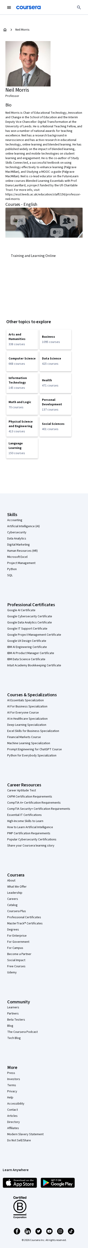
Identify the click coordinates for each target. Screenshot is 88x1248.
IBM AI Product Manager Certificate (30, 653)
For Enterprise (17, 935)
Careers (12, 899)
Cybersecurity (16, 532)
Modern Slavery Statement (25, 1134)
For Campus (15, 948)
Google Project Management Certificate (34, 635)
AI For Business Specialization (27, 706)
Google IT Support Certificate (27, 628)
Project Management (21, 563)
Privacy (12, 1091)
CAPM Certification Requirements (29, 796)
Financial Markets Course (24, 737)
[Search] (79, 7)
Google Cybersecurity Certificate (29, 616)
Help (10, 1097)
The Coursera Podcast (22, 1032)
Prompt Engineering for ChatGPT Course (34, 749)
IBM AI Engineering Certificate (27, 647)
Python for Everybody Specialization (31, 755)
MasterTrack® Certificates (25, 923)
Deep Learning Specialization (26, 725)
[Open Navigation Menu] (9, 7)
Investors (13, 1079)
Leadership (14, 893)
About (11, 880)
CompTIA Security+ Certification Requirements (38, 809)
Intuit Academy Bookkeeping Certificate (34, 665)
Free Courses (16, 966)
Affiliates (13, 1128)
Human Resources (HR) (22, 551)
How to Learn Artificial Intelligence (30, 827)
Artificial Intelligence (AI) (23, 526)
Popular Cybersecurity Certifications (31, 839)
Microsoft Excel (17, 557)
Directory (13, 1122)
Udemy (12, 972)
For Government (18, 942)
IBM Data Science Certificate (26, 659)
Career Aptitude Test (21, 790)
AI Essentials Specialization (25, 700)
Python (12, 569)
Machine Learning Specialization (28, 743)
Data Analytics (16, 538)
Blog (10, 1026)
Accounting (14, 520)
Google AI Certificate (21, 610)
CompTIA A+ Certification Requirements (34, 802)
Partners (13, 1013)
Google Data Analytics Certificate (29, 622)
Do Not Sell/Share (19, 1140)
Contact (12, 1110)
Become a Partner (19, 954)
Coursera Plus (16, 911)
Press (11, 1073)
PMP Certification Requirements (28, 833)
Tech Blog (14, 1038)
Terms (11, 1085)
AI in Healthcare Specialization (27, 718)
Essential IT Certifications (24, 815)
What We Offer (17, 886)
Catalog (12, 905)
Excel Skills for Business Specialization (33, 731)
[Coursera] (28, 7)
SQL (10, 575)
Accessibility (15, 1103)
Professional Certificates (24, 917)
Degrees (13, 929)
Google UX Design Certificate (26, 641)
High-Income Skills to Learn (25, 821)
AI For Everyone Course (23, 712)
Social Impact (16, 960)
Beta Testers (16, 1019)
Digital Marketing (18, 544)
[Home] (5, 30)
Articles (12, 1116)
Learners (13, 1007)
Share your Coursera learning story (30, 845)
